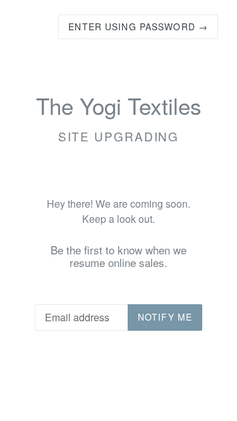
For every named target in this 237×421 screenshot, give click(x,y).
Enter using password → (138, 26)
